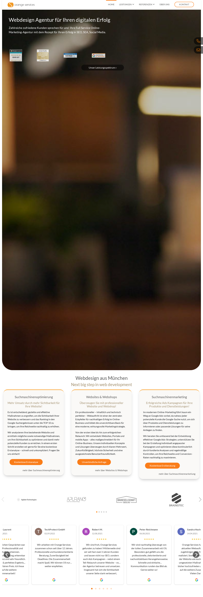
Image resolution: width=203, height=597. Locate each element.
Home (111, 4)
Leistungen (125, 4)
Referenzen (145, 4)
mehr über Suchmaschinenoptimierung (41, 470)
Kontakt (184, 4)
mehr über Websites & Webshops (111, 470)
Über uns (164, 4)
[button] (200, 499)
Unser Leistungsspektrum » (103, 67)
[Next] (196, 554)
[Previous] (7, 554)
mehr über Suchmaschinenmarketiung (177, 473)
